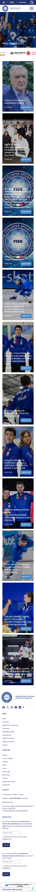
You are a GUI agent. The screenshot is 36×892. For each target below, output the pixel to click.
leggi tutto (26, 107)
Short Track (6, 775)
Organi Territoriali (8, 738)
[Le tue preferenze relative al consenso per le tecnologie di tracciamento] (32, 888)
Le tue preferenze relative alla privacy (20, 885)
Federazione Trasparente (10, 725)
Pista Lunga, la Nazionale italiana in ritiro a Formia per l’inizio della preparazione (17, 568)
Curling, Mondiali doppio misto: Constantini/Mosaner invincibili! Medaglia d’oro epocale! (17, 515)
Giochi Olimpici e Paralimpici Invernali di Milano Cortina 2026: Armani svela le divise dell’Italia (16, 150)
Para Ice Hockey (7, 758)
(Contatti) (24, 798)
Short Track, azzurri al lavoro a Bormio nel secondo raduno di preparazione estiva (16, 308)
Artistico (5, 762)
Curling (4, 778)
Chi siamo (5, 722)
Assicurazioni (6, 735)
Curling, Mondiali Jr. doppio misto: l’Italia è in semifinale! (16, 413)
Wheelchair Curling (8, 782)
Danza (4, 765)
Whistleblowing (7, 802)
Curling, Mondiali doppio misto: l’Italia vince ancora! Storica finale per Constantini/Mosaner (17, 620)
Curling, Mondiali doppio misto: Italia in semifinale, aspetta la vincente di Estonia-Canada (17, 673)
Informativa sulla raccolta (12, 889)
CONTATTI (5, 790)
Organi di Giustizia (8, 742)
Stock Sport (6, 785)
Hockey (4, 755)
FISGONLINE (22, 2)
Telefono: (11, 798)
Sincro (4, 768)
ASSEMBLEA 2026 (8, 732)
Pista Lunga (6, 772)
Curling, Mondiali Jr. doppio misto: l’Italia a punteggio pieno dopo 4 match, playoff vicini (16, 464)
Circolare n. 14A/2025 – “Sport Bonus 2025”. (16, 258)
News (4, 719)
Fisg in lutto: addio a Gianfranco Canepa (14, 101)
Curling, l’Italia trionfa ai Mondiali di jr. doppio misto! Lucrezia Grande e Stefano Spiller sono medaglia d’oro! (18, 358)
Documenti (6, 729)
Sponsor (5, 745)
